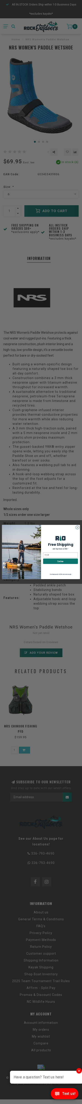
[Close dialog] (77, 527)
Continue (60, 561)
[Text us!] (64, 1094)
